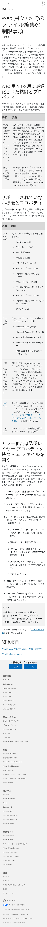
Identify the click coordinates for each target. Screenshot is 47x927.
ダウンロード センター (10, 725)
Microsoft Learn (8, 840)
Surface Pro (6, 680)
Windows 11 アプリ (9, 709)
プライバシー (24, 914)
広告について (7, 922)
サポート (6, 9)
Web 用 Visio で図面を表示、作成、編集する (22, 648)
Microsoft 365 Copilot (10, 819)
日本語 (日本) (11, 900)
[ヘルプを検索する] (9, 3)
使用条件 (25, 918)
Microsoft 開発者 (8, 835)
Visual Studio (7, 865)
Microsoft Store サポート (11, 729)
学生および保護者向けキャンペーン (14, 778)
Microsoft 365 (7, 811)
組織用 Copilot (7, 692)
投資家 (5, 889)
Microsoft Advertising (10, 815)
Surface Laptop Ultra (9, 688)
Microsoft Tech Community (11, 848)
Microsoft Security (9, 799)
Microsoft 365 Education (11, 766)
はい (16, 666)
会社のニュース (8, 881)
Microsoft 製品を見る (10, 705)
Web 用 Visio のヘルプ (12, 654)
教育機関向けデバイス (10, 758)
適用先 (6, 37)
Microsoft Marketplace (10, 852)
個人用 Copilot (7, 696)
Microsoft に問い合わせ (10, 914)
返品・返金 (6, 733)
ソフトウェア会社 (9, 860)
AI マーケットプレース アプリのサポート (16, 844)
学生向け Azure (8, 783)
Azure (5, 803)
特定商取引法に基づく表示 (11, 918)
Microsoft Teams (8, 824)
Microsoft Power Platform (11, 856)
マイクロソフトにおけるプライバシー (15, 885)
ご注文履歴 (6, 737)
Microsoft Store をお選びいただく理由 (15, 742)
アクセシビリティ (9, 893)
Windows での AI (8, 701)
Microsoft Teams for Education (12, 762)
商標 (31, 918)
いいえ (30, 666)
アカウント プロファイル (11, 721)
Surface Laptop (8, 684)
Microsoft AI (7, 794)
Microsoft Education (9, 753)
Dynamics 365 (7, 807)
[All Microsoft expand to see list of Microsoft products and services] (3, 3)
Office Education (8, 770)
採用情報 (6, 876)
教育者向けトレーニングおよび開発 (14, 774)
